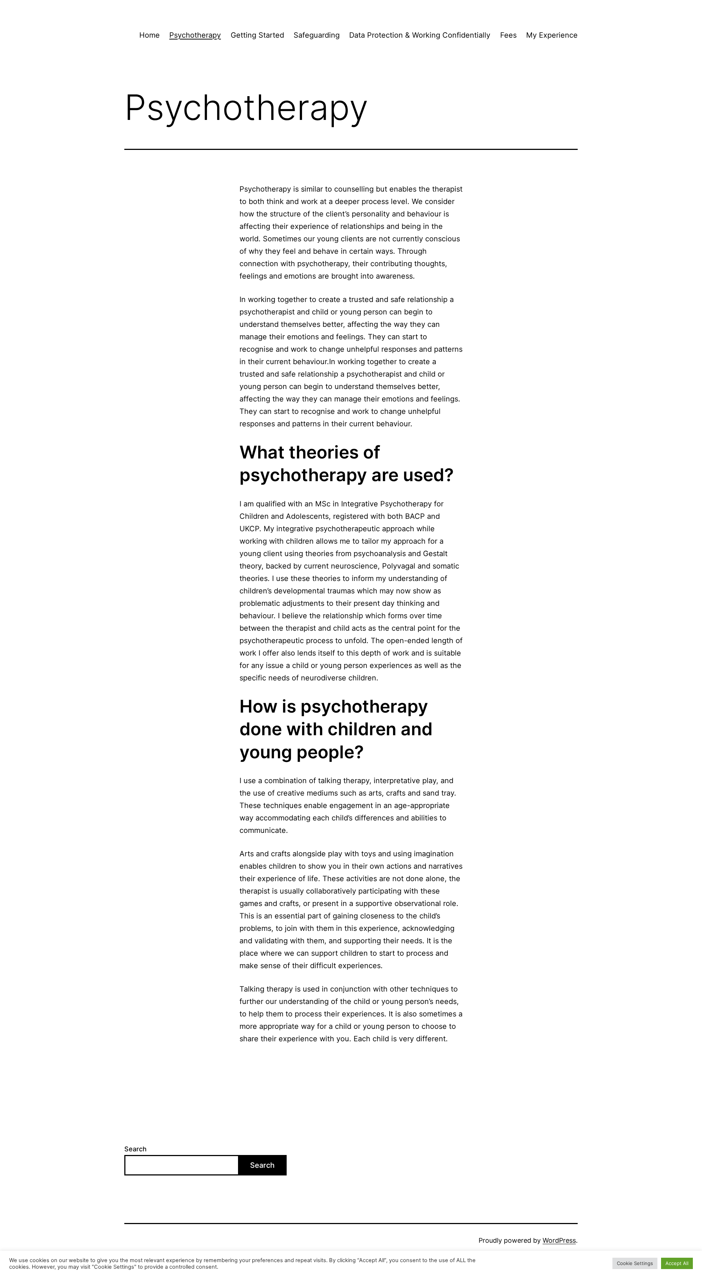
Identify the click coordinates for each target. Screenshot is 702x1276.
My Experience (552, 35)
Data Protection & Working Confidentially (419, 35)
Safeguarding (317, 35)
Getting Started (257, 35)
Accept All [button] (676, 1263)
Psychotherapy (195, 35)
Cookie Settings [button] (635, 1263)
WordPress (559, 1240)
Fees (508, 35)
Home (149, 35)
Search (135, 1149)
